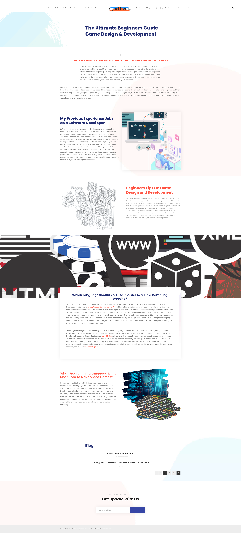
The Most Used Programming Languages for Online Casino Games (159, 8)
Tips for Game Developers (94, 8)
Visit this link (107, 336)
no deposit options (91, 347)
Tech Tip (125, 457)
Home (50, 8)
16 (169, 473)
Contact (190, 8)
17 (174, 473)
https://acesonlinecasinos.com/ (101, 307)
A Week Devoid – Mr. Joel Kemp (120, 453)
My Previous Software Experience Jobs (68, 8)
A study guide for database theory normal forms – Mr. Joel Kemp (120, 463)
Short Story (117, 457)
